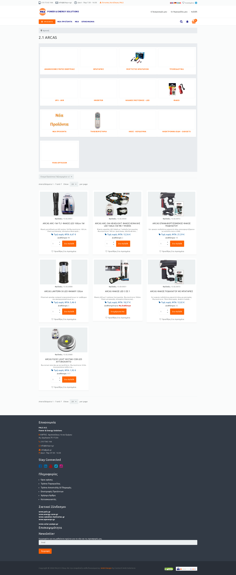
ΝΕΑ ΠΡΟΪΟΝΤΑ (64, 22)
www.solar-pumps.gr (48, 524)
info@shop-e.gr (65, 3)
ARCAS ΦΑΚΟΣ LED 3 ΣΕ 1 (117, 291)
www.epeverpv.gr (47, 519)
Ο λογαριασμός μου (159, 12)
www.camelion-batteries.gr (52, 517)
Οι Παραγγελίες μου (179, 12)
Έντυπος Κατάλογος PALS (113, 3)
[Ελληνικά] (178, 3)
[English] (171, 3)
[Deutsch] (175, 3)
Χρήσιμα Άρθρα (48, 495)
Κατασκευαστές (48, 499)
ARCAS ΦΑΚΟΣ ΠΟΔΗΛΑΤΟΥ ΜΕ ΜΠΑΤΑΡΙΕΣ (171, 291)
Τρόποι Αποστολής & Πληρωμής (56, 487)
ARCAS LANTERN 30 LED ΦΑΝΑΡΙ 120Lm (63, 291)
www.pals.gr (44, 512)
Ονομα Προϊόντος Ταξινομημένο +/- (55, 177)
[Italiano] (180, 3)
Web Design (106, 568)
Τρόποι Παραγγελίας (50, 484)
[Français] (173, 3)
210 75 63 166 (47, 3)
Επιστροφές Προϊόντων (52, 491)
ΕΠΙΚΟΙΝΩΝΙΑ (88, 22)
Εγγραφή (45, 551)
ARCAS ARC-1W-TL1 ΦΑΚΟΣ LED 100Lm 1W (64, 223)
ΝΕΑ (77, 22)
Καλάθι (194, 12)
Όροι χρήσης (47, 480)
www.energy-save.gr (48, 514)
